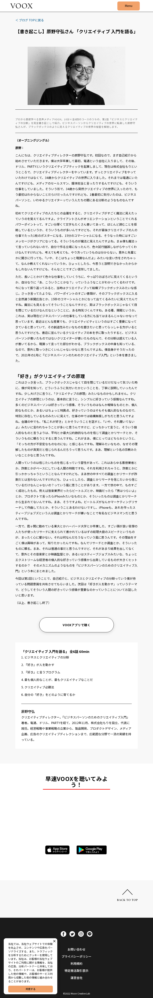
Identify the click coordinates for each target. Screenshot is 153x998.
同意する (30, 989)
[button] (128, 5)
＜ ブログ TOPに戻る (29, 20)
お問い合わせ (76, 949)
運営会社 (76, 978)
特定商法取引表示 (76, 970)
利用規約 (76, 963)
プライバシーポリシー (76, 956)
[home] (21, 6)
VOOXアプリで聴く (76, 625)
